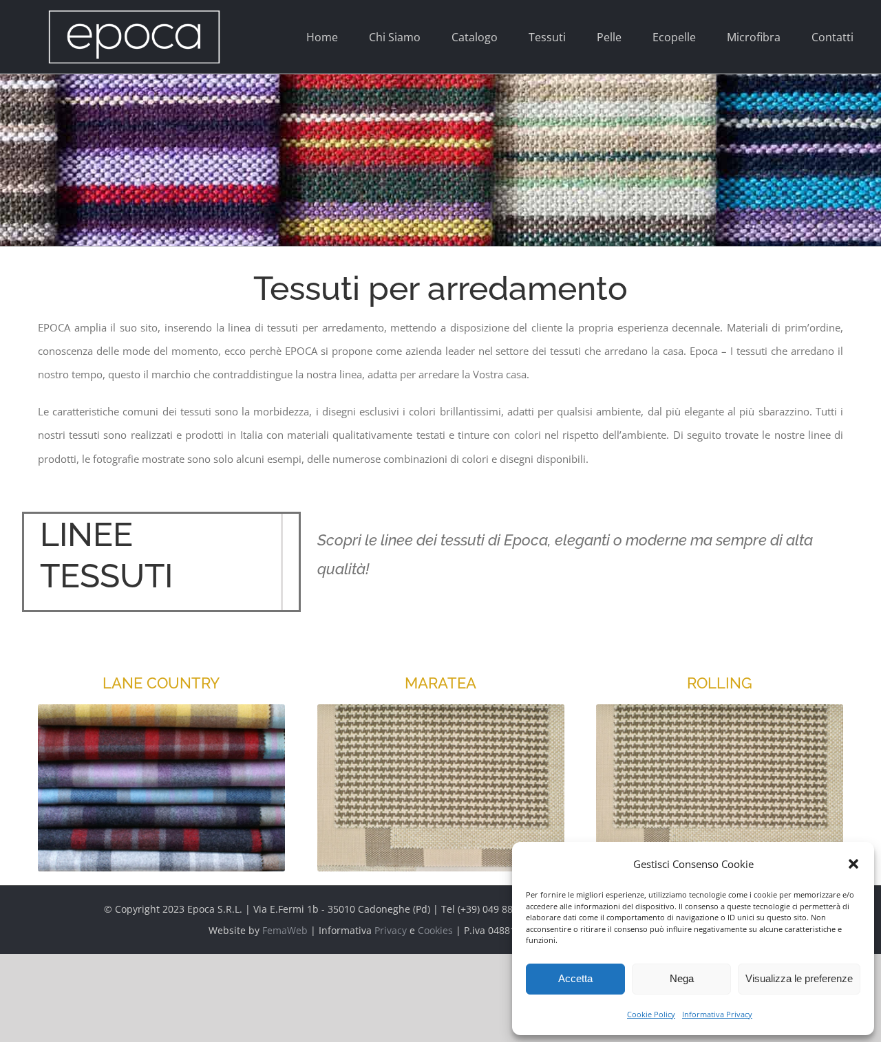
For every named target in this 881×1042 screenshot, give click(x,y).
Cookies (435, 930)
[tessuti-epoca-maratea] (440, 709)
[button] (853, 864)
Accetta (575, 978)
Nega (682, 978)
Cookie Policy (651, 1014)
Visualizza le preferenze (799, 978)
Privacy (390, 930)
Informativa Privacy (717, 1014)
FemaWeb (285, 930)
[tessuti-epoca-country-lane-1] (161, 709)
